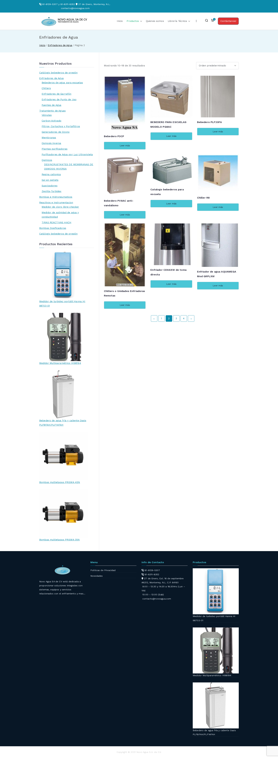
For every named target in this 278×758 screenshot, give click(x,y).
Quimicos (47, 160)
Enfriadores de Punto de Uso (59, 99)
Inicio (120, 21)
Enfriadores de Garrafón (56, 93)
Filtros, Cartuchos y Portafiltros (61, 126)
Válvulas (47, 115)
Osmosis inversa (51, 143)
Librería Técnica (177, 21)
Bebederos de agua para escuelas (62, 82)
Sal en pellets (50, 180)
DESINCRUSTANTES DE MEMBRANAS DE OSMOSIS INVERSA (68, 166)
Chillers (46, 88)
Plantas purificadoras (54, 148)
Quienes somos (155, 21)
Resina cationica (51, 174)
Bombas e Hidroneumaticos (55, 196)
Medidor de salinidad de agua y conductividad (60, 214)
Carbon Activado (51, 120)
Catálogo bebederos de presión (58, 72)
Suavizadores (49, 185)
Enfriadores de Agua (60, 45)
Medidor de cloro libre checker (60, 206)
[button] (140, 21)
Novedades (96, 576)
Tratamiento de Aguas (52, 110)
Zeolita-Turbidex (51, 191)
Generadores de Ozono (56, 132)
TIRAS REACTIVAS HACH (56, 222)
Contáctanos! (228, 21)
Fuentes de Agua (51, 105)
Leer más (125, 145)
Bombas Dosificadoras (52, 228)
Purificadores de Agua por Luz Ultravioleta (67, 154)
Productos (133, 21)
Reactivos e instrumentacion (56, 202)
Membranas (49, 137)
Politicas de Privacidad (103, 570)
